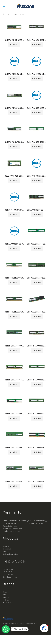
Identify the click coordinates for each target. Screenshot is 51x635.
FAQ (4, 551)
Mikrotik (6, 597)
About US (6, 546)
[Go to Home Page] (3, 14)
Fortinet (6, 600)
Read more (15, 44)
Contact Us (7, 549)
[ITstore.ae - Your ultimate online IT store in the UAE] (25, 6)
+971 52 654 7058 (15, 528)
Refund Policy (8, 574)
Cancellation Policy (10, 577)
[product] (14, 27)
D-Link (5, 595)
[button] (44, 628)
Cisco (5, 592)
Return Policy (8, 572)
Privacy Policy (8, 569)
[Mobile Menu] (5, 6)
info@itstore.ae (14, 531)
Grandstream (8, 602)
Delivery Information (10, 554)
